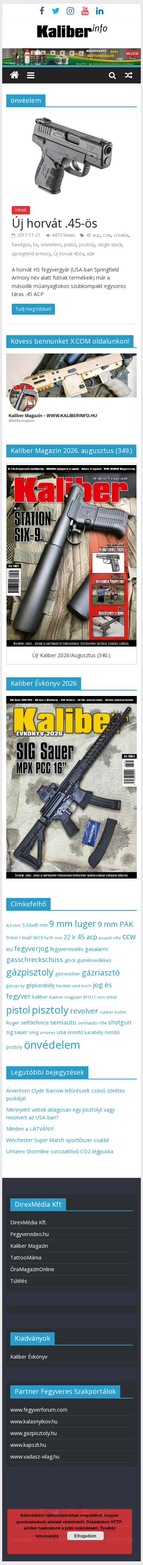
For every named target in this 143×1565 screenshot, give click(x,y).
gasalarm (96, 948)
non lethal (107, 997)
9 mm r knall (19, 938)
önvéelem (51, 245)
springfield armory (31, 254)
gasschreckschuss (34, 959)
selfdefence (35, 1022)
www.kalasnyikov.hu (34, 1421)
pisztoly (87, 245)
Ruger (12, 1022)
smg (33, 1032)
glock (70, 960)
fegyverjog (31, 948)
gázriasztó (101, 972)
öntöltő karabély (85, 1032)
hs (35, 245)
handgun (21, 245)
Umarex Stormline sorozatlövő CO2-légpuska (59, 1151)
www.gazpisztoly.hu (33, 1433)
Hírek (20, 210)
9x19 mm (53, 937)
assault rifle (110, 937)
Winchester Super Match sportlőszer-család (57, 1140)
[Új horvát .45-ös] (71, 117)
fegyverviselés (67, 949)
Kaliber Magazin (29, 1245)
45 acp (93, 235)
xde (91, 254)
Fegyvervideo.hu (29, 1234)
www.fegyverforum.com (38, 1409)
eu (9, 948)
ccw (107, 235)
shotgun (119, 1022)
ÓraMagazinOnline (32, 1269)
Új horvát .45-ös (54, 223)
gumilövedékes (94, 960)
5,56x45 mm (35, 925)
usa (61, 1032)
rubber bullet (113, 1012)
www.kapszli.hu (28, 1444)
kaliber (40, 996)
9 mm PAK (115, 924)
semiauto (63, 1022)
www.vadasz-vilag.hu (34, 1456)
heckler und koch (73, 985)
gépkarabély (40, 985)
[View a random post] (129, 75)
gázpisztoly (30, 972)
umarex (47, 1032)
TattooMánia (25, 1257)
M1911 (89, 997)
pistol (70, 245)
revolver (84, 1011)
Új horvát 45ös (69, 254)
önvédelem (52, 1044)
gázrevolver (67, 974)
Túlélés (18, 1280)
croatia (121, 235)
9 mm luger (72, 923)
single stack (110, 245)
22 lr (70, 937)
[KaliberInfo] (14, 75)
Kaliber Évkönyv (28, 1356)
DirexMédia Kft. (28, 1222)
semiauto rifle (92, 1023)
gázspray (15, 985)
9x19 (38, 938)
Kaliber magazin (65, 997)
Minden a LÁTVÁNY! (30, 1128)
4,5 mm (13, 925)
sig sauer (16, 1032)
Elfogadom (85, 1535)
